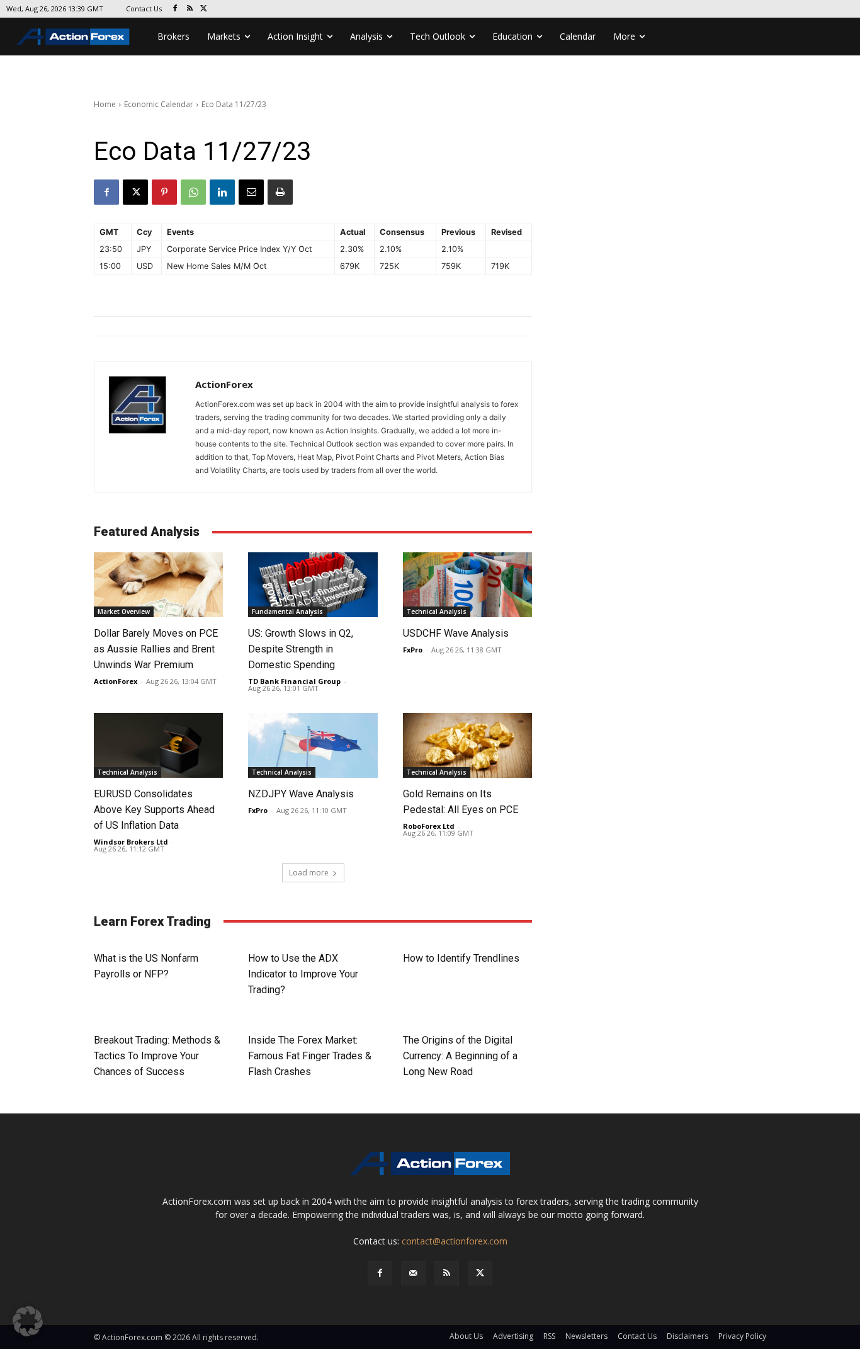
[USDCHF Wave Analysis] (467, 584)
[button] (27, 1321)
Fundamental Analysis (287, 611)
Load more (309, 872)
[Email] (251, 192)
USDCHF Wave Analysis (456, 633)
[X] (204, 9)
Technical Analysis (437, 611)
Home (105, 104)
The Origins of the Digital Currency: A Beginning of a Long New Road (460, 1056)
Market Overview (124, 611)
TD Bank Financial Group (294, 681)
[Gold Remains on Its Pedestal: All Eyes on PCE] (467, 745)
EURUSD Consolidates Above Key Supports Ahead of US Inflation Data (154, 809)
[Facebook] (175, 9)
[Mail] (413, 1273)
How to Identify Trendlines (461, 958)
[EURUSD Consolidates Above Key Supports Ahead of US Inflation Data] (158, 745)
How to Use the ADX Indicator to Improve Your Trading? (303, 974)
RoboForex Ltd (429, 826)
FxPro (412, 649)
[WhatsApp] (193, 192)
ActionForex (224, 384)
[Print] (280, 192)
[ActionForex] (145, 427)
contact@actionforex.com (454, 1241)
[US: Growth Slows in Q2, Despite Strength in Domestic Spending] (312, 584)
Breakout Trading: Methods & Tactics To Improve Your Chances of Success (157, 1056)
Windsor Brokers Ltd (131, 841)
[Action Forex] (73, 36)
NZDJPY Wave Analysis (301, 794)
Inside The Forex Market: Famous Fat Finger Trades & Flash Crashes (309, 1056)
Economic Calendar (158, 104)
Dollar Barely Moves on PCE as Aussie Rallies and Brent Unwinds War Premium (156, 649)
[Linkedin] (222, 192)
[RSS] (190, 9)
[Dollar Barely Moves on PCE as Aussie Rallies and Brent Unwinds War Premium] (158, 584)
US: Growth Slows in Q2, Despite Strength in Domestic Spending (300, 649)
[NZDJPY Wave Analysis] (312, 745)
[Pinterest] (164, 192)
